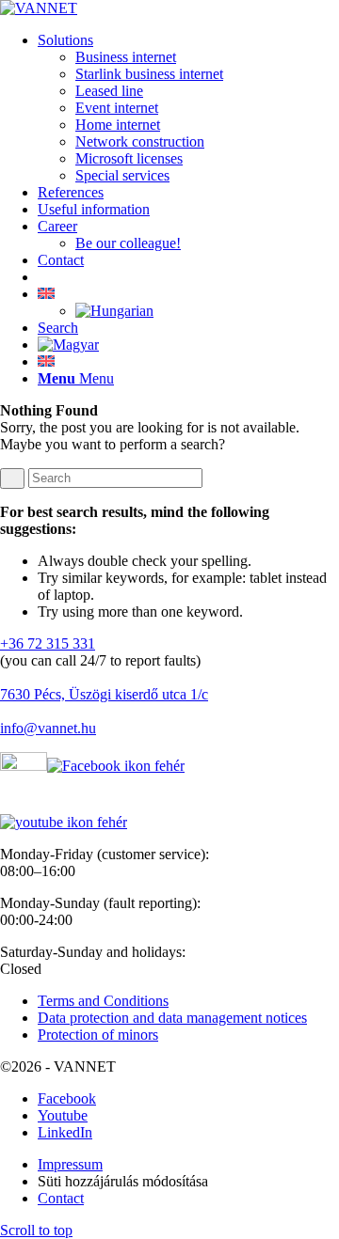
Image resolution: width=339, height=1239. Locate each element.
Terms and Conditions (103, 1001)
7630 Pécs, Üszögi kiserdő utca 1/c (104, 694)
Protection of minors (98, 1035)
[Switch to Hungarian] (114, 311)
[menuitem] (188, 108)
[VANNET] (38, 8)
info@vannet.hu (48, 728)
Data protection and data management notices (172, 1018)
